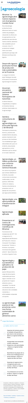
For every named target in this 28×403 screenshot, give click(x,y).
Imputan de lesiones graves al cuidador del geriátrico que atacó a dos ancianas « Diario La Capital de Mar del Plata (14, 334)
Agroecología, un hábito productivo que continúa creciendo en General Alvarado (9, 163)
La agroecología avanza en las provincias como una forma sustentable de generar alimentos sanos (9, 309)
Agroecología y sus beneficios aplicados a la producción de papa (8, 264)
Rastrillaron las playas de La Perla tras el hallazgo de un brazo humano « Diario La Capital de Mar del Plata (14, 355)
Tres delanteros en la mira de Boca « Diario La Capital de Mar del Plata (13, 373)
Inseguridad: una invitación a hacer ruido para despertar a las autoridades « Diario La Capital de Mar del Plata (14, 345)
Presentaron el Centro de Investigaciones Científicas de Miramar (8, 224)
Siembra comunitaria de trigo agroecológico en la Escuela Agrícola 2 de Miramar (9, 122)
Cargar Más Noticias (8, 321)
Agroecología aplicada (7, 213)
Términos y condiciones (9, 397)
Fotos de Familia (7, 395)
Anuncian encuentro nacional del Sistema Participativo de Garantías (8, 93)
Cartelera (14, 395)
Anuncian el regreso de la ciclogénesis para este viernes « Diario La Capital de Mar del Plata (13, 364)
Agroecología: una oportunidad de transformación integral (9, 202)
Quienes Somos (20, 395)
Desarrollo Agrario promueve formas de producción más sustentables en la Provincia (9, 67)
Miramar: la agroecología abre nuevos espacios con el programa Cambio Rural (9, 18)
